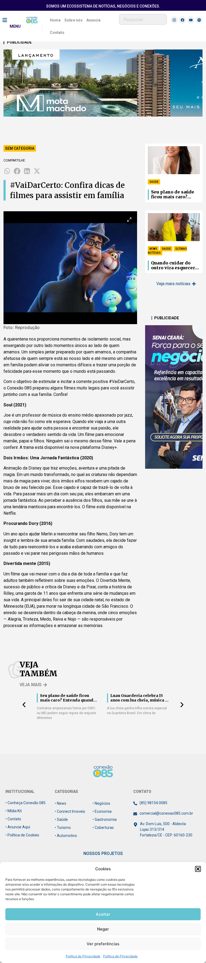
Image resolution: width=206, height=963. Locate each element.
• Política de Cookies (22, 835)
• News (60, 803)
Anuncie (93, 20)
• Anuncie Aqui (17, 827)
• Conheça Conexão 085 (25, 803)
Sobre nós (73, 20)
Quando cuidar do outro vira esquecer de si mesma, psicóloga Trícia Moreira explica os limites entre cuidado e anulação (173, 265)
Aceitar (103, 914)
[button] (198, 869)
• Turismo (63, 827)
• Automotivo (66, 835)
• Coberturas (103, 827)
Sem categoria (19, 148)
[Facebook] (182, 19)
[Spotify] (199, 19)
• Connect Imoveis (70, 811)
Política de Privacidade (83, 956)
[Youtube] (190, 19)
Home (55, 20)
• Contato (13, 819)
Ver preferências (103, 943)
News (153, 248)
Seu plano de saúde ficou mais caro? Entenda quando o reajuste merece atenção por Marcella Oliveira (175, 194)
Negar (103, 929)
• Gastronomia (105, 819)
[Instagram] (174, 19)
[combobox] (143, 19)
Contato (57, 32)
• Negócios (101, 803)
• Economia (102, 811)
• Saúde (61, 819)
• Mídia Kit (13, 811)
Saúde (154, 181)
